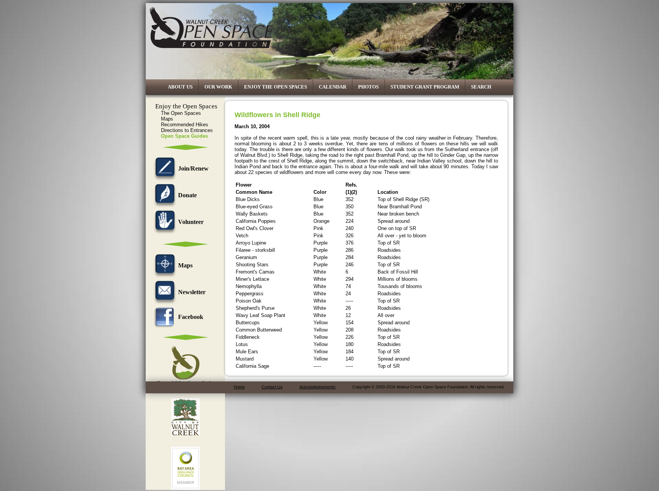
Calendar (332, 87)
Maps (167, 119)
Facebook (190, 317)
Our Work (218, 87)
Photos (368, 87)
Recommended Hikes (184, 124)
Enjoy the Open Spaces (275, 87)
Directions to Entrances (187, 130)
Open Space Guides (184, 136)
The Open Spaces (181, 113)
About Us (180, 87)
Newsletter (192, 292)
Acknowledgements (317, 387)
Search (481, 87)
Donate (187, 195)
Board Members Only (185, 383)
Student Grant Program (425, 87)
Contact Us (272, 387)
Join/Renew (193, 168)
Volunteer (191, 222)
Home (239, 387)
